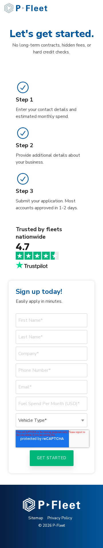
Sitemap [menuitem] (35, 518)
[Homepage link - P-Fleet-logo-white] (51, 508)
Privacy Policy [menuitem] (59, 518)
